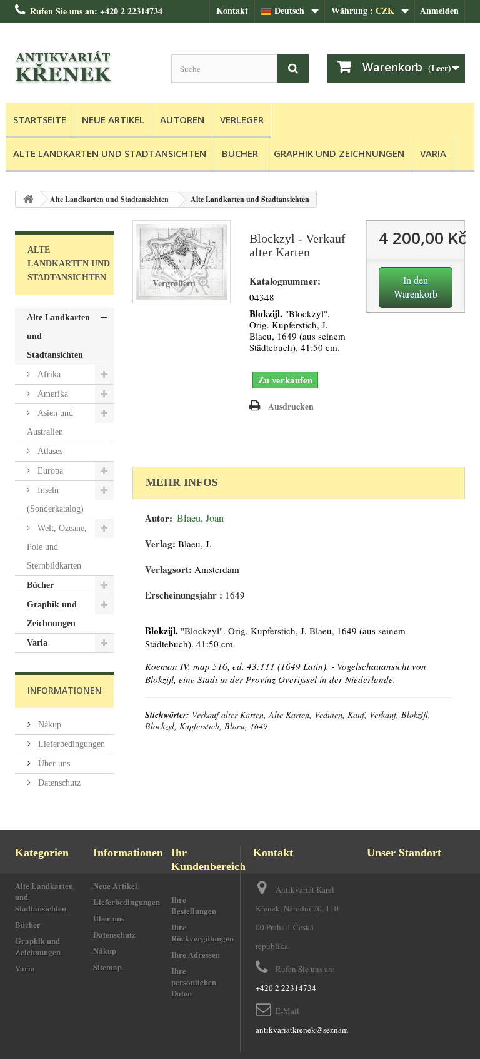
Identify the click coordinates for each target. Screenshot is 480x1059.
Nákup (48, 724)
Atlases (48, 451)
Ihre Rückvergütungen (202, 932)
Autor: (158, 518)
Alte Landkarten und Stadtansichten (109, 153)
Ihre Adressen (195, 954)
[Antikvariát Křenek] (83, 67)
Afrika (48, 374)
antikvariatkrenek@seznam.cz (307, 1029)
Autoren (182, 119)
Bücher (240, 153)
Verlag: (160, 543)
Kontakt (232, 10)
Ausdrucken (291, 406)
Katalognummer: (285, 281)
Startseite (39, 119)
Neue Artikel (113, 119)
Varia (433, 153)
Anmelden (439, 10)
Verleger (242, 119)
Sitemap (107, 967)
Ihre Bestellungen (193, 904)
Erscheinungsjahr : (183, 595)
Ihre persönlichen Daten (193, 982)
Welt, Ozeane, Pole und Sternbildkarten (57, 547)
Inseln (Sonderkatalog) (55, 499)
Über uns (53, 763)
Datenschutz (58, 783)
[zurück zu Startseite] (28, 199)
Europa (49, 470)
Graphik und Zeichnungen (339, 153)
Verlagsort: (168, 569)
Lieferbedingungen (70, 744)
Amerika (51, 393)
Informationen (65, 690)
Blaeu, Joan (200, 518)
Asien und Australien (50, 422)
